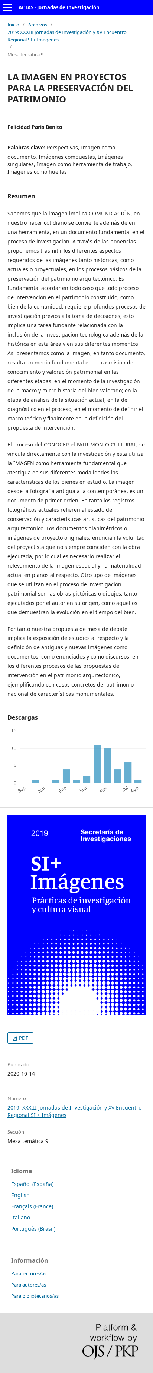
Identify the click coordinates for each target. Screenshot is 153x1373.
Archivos (37, 24)
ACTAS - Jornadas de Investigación (59, 7)
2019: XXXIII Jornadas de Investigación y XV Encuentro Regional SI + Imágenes (67, 36)
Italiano (20, 1217)
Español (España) (32, 1183)
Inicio (13, 24)
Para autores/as (28, 1284)
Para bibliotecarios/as (35, 1295)
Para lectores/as (28, 1273)
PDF (23, 1038)
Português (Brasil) (33, 1228)
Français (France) (32, 1206)
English (20, 1195)
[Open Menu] (7, 7)
